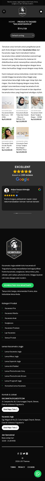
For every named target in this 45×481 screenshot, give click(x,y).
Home (12, 21)
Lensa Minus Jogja (11, 356)
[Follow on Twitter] (24, 454)
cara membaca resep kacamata (21, 86)
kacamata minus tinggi (23, 77)
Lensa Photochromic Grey (15, 371)
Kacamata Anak (10, 318)
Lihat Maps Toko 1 (10, 409)
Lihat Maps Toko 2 (10, 428)
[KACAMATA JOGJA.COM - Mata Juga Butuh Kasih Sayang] (22, 11)
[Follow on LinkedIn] (27, 454)
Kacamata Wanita (11, 313)
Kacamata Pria (10, 308)
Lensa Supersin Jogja (13, 361)
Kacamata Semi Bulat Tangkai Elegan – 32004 (36, 115)
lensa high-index (19, 80)
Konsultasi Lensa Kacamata (15, 386)
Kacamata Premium (12, 328)
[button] (4, 12)
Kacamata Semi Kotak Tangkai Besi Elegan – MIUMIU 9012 (22, 146)
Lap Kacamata (10, 333)
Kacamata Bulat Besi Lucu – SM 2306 (8, 115)
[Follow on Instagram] (21, 454)
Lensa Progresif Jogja (13, 381)
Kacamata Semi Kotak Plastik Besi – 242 (7, 145)
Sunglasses (9, 323)
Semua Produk (10, 338)
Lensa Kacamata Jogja (13, 352)
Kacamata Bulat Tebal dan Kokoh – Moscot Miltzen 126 (22, 116)
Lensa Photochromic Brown (15, 376)
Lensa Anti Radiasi (11, 366)
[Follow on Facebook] (18, 454)
